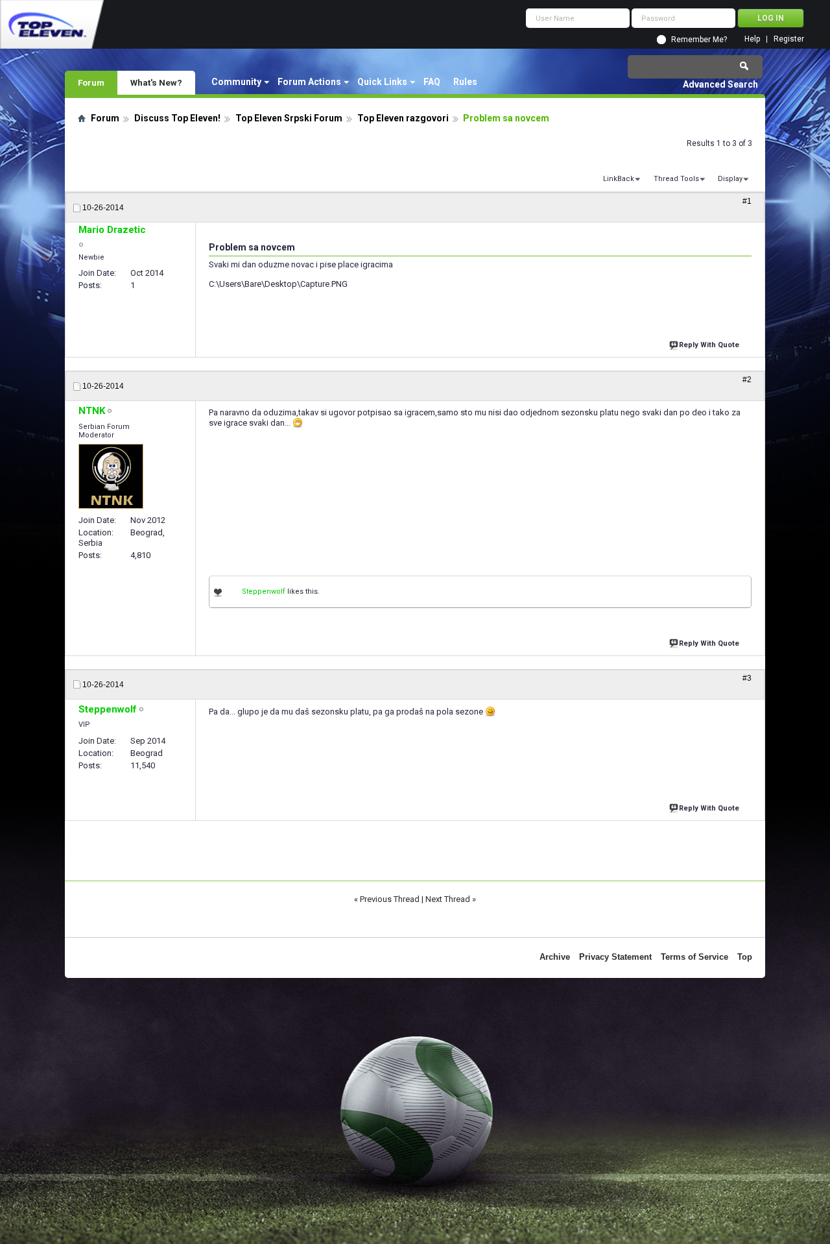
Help (752, 39)
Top (744, 957)
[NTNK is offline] (110, 476)
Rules (465, 82)
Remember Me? (699, 39)
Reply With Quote (709, 345)
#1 (747, 201)
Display (730, 179)
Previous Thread (390, 899)
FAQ (431, 82)
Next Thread (447, 899)
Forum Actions (309, 82)
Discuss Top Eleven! (177, 118)
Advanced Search (720, 84)
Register (789, 39)
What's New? (156, 82)
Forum (91, 82)
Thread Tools (676, 179)
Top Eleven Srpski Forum (288, 118)
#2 (747, 379)
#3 (747, 678)
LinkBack (618, 179)
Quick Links (382, 82)
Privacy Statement (615, 957)
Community (236, 82)
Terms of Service (694, 957)
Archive (555, 957)
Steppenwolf (263, 591)
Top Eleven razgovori (403, 118)
